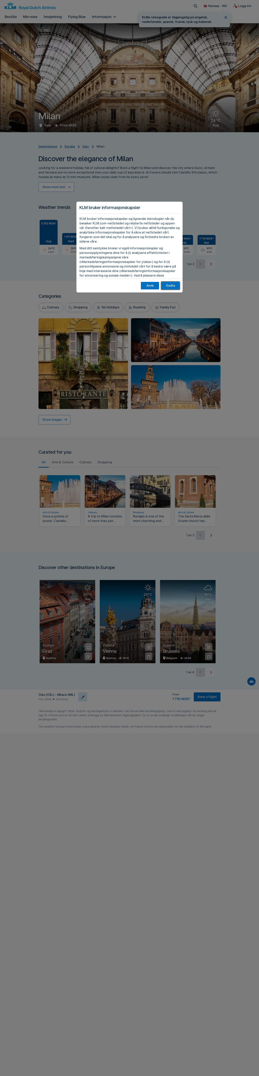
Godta (170, 285)
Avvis (150, 285)
